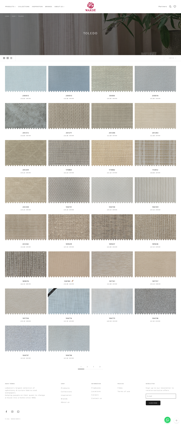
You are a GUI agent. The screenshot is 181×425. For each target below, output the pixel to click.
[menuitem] (10, 6)
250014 (155, 96)
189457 (112, 244)
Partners (163, 6)
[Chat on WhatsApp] (167, 420)
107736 (26, 318)
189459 (69, 244)
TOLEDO (21, 16)
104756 (69, 355)
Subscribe (153, 403)
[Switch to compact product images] (11, 58)
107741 (112, 281)
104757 (26, 355)
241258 (26, 207)
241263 (155, 133)
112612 (155, 170)
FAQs (120, 388)
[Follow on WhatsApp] (18, 411)
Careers (95, 395)
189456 (155, 244)
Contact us (96, 398)
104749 (155, 207)
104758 (155, 318)
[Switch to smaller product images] (8, 58)
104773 (112, 318)
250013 (26, 96)
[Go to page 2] (100, 366)
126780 (67, 281)
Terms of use (124, 391)
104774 (69, 318)
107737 (155, 281)
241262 (26, 244)
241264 (112, 133)
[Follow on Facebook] (6, 411)
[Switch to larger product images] (4, 58)
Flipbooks (96, 388)
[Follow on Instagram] (12, 411)
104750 (112, 207)
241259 (26, 170)
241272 (26, 133)
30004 (112, 96)
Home (7, 16)
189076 (26, 281)
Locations (96, 391)
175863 (69, 170)
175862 (112, 170)
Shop (14, 16)
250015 (69, 96)
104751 (69, 207)
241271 (69, 133)
